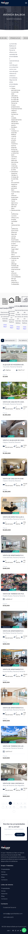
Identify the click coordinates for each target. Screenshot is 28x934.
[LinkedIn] (20, 931)
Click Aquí (5, 325)
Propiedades (5, 869)
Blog (2, 877)
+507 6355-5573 (8, 917)
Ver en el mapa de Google (12, 910)
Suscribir (20, 834)
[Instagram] (15, 931)
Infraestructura (15, 38)
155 (21, 807)
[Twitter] (18, 931)
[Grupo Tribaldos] (5, 2)
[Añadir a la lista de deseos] (23, 347)
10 (14, 807)
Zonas (3, 872)
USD (8, 930)
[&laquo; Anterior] (3, 803)
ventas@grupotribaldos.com (13, 913)
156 (25, 807)
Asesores (4, 874)
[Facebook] (13, 931)
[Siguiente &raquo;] (14, 810)
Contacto (4, 880)
